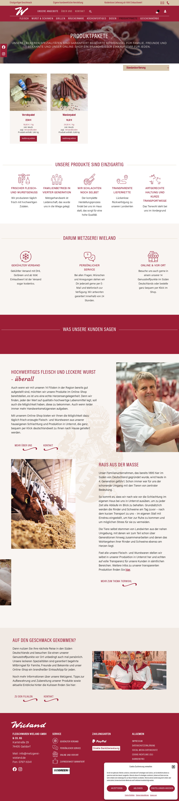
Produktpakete (128, 19)
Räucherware (76, 19)
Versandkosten (30, 130)
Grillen (60, 19)
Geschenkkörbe (149, 19)
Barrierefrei (138, 759)
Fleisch (24, 19)
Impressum (153, 795)
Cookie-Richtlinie (130, 795)
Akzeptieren (117, 788)
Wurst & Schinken (42, 19)
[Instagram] (20, 769)
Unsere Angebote (47, 11)
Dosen (112, 19)
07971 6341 (25, 762)
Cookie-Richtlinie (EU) (142, 755)
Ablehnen (138, 788)
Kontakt (80, 11)
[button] (173, 766)
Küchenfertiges (96, 19)
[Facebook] (15, 769)
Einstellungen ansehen (162, 788)
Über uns (66, 11)
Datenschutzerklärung (142, 795)
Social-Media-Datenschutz (145, 750)
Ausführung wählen (28, 139)
